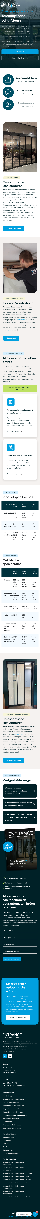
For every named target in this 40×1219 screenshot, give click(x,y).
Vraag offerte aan (14, 228)
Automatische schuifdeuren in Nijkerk (17, 1180)
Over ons (6, 1144)
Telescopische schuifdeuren (16, 1115)
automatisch (19, 734)
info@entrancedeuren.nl (16, 1086)
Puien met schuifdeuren (12, 1125)
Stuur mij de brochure (11, 959)
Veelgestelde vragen (20, 58)
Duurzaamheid (8, 1150)
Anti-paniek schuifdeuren (12, 1128)
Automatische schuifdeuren (13, 1099)
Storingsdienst (8, 1137)
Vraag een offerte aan (18, 1018)
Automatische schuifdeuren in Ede (16, 1176)
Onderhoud (11, 338)
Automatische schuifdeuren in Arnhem (17, 1173)
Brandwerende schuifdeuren (13, 1106)
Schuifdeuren (8, 1096)
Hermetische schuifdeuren (13, 1112)
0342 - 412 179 (12, 1083)
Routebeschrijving (9, 1072)
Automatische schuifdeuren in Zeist (16, 1197)
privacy (10, 1216)
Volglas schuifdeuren (11, 1102)
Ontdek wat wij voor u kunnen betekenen (20, 388)
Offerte (19, 52)
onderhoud (21, 320)
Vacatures (6, 1147)
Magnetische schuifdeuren (13, 1109)
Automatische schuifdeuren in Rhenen (17, 1183)
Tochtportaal (7, 1122)
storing (10, 330)
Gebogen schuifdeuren (11, 1118)
